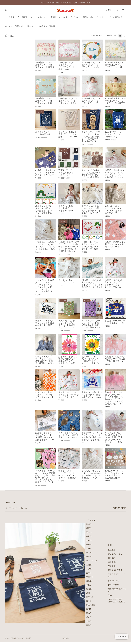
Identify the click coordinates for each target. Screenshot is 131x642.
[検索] (6, 10)
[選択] (52, 57)
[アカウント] (117, 10)
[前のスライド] (38, 50)
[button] (111, 36)
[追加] (52, 164)
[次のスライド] (53, 50)
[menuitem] (116, 17)
